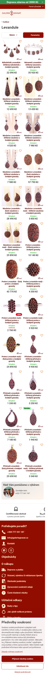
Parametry (35, 35)
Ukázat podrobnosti (22, 672)
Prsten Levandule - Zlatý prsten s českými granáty (12, 284)
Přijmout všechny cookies (22, 659)
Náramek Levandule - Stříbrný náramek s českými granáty (33, 64)
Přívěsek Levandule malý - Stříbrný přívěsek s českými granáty (33, 468)
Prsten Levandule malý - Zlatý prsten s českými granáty (12, 359)
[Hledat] (29, 13)
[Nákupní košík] (36, 13)
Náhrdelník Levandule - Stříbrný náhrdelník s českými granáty (11, 64)
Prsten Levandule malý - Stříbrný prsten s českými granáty (33, 284)
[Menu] (42, 13)
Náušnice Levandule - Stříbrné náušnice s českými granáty (12, 101)
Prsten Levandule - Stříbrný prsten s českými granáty (33, 247)
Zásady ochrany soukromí (12, 652)
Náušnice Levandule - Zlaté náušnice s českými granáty (33, 174)
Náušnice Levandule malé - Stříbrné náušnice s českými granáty (33, 210)
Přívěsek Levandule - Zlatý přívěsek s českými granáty (12, 468)
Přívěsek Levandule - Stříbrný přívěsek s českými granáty (33, 359)
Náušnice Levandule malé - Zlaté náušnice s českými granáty (11, 247)
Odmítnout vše (22, 666)
